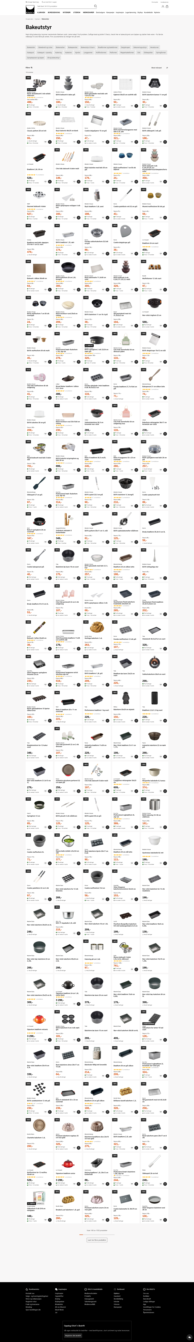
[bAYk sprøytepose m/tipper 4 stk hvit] (68, 195)
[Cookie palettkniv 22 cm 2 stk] (39, 877)
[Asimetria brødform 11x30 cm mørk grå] (97, 734)
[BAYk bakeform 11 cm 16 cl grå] (97, 303)
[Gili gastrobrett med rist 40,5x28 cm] (154, 1089)
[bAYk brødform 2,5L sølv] (126, 1125)
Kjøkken (37, 19)
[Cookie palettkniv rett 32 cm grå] (126, 195)
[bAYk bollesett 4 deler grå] (68, 83)
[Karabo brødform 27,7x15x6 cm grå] (126, 375)
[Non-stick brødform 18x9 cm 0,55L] (154, 913)
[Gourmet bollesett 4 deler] (39, 195)
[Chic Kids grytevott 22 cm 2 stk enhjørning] (68, 591)
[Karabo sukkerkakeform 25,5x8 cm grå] (97, 231)
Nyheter (157, 12)
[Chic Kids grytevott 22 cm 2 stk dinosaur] (68, 734)
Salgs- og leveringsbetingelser (37, 1296)
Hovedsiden (29, 19)
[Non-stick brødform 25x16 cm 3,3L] (39, 1053)
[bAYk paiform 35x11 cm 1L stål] (97, 519)
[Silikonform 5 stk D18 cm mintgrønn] (39, 1197)
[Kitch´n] (30, 9)
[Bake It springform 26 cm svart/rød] (39, 519)
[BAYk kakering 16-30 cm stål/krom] (154, 804)
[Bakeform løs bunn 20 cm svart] (97, 983)
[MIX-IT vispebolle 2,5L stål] (68, 913)
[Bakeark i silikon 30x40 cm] (39, 267)
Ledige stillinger (149, 1301)
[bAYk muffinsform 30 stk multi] (39, 339)
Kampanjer (110, 12)
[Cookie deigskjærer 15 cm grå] (97, 119)
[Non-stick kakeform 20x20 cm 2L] (39, 913)
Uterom (116, 1304)
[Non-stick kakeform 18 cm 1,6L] (97, 913)
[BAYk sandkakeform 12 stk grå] (39, 1089)
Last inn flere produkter (97, 1240)
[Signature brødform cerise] (68, 1161)
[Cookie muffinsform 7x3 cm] (97, 877)
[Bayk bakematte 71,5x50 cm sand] (97, 267)
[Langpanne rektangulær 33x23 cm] (126, 770)
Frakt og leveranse (32, 1304)
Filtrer (28, 67)
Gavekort (117, 1296)
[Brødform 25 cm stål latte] (126, 840)
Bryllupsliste (59, 1301)
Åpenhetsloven (148, 1312)
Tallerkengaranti (90, 1301)
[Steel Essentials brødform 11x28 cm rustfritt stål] (68, 627)
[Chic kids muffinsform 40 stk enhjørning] (39, 375)
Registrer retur (31, 1301)
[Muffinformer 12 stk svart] (154, 267)
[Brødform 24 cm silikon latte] (126, 555)
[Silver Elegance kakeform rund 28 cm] (154, 1197)
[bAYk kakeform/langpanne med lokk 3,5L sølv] (126, 119)
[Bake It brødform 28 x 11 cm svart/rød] (68, 698)
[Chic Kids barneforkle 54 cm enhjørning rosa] (126, 411)
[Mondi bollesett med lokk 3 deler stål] (39, 447)
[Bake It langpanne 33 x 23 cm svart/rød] (126, 447)
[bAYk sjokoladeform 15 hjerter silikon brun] (39, 698)
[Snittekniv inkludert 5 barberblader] (68, 519)
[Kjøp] (50, 106)
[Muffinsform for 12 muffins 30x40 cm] (39, 1161)
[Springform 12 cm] (39, 804)
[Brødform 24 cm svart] (154, 231)
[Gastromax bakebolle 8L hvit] (154, 840)
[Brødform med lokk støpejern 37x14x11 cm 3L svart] (39, 231)
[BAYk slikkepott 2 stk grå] (154, 119)
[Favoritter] (45, 106)
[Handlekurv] (167, 6)
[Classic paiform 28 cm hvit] (39, 119)
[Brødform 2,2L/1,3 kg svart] (154, 698)
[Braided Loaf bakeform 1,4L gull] (68, 1197)
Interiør (116, 1301)
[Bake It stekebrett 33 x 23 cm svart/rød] (68, 1089)
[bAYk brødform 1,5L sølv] (68, 231)
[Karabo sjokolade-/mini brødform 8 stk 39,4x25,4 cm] (97, 375)
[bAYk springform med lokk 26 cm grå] (154, 447)
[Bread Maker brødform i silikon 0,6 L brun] (68, 375)
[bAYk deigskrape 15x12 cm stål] (154, 339)
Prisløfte (87, 1296)
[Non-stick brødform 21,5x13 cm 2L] (39, 770)
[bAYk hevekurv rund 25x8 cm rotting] (68, 303)
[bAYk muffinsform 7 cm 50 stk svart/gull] (39, 303)
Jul (56, 1312)
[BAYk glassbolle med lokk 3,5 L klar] (97, 555)
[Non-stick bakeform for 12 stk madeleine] (154, 877)
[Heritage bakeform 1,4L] (97, 627)
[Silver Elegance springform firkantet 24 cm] (39, 662)
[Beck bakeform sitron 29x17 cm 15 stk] (68, 1053)
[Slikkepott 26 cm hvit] (154, 1161)
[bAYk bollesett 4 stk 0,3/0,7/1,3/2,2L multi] (126, 267)
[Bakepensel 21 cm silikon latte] (154, 375)
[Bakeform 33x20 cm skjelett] (126, 698)
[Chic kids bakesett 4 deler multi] (68, 155)
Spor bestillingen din (33, 1310)
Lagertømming (130, 12)
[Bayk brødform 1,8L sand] (97, 195)
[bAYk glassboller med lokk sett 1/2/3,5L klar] (97, 83)
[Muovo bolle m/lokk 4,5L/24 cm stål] (68, 840)
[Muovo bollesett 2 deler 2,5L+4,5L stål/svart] (126, 947)
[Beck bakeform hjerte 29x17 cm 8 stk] (97, 840)
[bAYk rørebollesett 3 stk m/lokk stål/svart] (39, 83)
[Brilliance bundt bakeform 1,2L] (126, 1089)
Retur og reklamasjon (33, 1299)
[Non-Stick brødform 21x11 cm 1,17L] (126, 734)
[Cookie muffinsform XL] (39, 840)
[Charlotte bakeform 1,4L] (39, 1125)
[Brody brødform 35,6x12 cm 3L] (154, 519)
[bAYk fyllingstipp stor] (154, 555)
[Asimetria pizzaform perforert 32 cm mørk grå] (68, 770)
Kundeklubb (148, 12)
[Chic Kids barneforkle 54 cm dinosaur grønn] (126, 339)
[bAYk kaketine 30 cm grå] (39, 411)
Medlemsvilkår (89, 1304)
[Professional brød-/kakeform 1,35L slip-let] (126, 1161)
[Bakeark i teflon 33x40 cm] (39, 627)
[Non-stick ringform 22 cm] (154, 303)
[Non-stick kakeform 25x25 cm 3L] (39, 983)
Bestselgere (100, 12)
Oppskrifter (59, 1296)
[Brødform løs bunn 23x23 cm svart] (126, 662)
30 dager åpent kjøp (33, 2)
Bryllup (140, 12)
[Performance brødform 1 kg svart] (97, 698)
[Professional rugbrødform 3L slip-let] (126, 804)
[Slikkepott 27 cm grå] (39, 483)
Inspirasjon (120, 12)
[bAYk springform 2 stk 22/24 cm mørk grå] (97, 339)
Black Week (59, 1310)
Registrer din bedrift (73, 1335)
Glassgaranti (89, 1299)
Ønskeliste (59, 1304)
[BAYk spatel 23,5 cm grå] (97, 483)
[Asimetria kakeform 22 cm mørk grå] (154, 734)
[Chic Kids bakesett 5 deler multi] (97, 770)
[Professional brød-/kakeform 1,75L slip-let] (68, 339)
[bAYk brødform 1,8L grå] (97, 662)
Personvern (147, 1310)
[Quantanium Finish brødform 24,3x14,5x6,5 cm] (154, 591)
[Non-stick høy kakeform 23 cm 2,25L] (39, 947)
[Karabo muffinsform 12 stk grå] (126, 627)
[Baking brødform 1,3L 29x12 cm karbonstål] (97, 1161)
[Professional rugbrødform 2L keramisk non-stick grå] (154, 1053)
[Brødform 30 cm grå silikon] (126, 1053)
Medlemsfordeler (90, 1293)
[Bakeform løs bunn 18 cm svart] (68, 555)
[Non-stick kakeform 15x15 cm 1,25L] (154, 947)
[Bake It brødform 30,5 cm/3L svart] (97, 447)
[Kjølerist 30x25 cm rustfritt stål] (126, 83)
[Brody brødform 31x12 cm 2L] (39, 591)
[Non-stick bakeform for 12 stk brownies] (68, 877)
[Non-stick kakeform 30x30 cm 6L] (126, 1017)
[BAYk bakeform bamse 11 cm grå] (154, 83)
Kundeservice (164, 2)
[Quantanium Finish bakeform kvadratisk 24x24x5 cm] (126, 591)
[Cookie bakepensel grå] (39, 555)
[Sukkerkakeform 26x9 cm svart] (154, 662)
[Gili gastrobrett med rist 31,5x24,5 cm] (126, 303)
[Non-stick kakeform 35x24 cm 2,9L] (68, 947)
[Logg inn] (163, 6)
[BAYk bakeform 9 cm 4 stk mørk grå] (68, 1017)
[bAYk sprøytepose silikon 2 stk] (97, 591)
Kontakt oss (30, 1293)
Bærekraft (147, 1299)
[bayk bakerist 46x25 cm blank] (68, 119)
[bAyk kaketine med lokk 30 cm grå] (97, 155)
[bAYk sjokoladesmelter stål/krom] (126, 519)
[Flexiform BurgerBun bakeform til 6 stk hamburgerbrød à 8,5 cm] (126, 913)
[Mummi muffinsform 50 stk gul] (154, 195)
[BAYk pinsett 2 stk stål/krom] (68, 804)
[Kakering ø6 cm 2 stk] (97, 947)
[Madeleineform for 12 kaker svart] (39, 734)
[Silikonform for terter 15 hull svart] (154, 1017)
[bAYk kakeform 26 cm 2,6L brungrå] (68, 267)
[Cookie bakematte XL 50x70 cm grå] (126, 1197)
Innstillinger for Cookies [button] (152, 1307)
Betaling (29, 1307)
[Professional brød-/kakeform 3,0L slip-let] (68, 483)
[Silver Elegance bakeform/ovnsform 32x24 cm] (126, 877)
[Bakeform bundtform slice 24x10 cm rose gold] (97, 1125)
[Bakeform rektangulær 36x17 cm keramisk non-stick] (154, 411)
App (144, 1304)
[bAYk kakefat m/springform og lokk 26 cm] (68, 447)
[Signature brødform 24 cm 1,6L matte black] (68, 983)
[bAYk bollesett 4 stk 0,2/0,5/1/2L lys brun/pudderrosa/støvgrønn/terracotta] (154, 155)
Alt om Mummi (60, 1307)
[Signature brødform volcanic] (39, 1017)
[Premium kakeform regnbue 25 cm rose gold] (68, 1125)
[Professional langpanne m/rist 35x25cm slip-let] (68, 662)
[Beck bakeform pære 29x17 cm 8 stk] (154, 1125)
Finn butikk (155, 2)
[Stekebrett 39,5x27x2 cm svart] (154, 627)
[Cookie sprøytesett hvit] (154, 483)
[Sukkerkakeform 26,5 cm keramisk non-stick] (97, 411)
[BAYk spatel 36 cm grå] (97, 804)
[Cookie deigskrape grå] (126, 231)
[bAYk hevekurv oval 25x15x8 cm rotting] (68, 411)
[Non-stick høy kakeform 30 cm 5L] (154, 983)
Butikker (146, 1296)
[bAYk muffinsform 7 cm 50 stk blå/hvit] (126, 155)
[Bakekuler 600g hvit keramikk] (97, 1053)
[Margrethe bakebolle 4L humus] (154, 770)
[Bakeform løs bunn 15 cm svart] (97, 1017)
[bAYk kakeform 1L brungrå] (126, 483)
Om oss (146, 1293)
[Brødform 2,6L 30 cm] (39, 155)
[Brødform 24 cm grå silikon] (97, 1089)
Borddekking (118, 1299)
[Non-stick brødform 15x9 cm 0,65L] (126, 983)
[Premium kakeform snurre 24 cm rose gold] (97, 1197)
